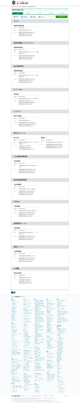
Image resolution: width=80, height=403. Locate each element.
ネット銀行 (13, 332)
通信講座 (36, 353)
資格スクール (36, 362)
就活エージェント (50, 300)
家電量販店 (36, 384)
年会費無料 (61, 380)
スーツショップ (37, 389)
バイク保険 (13, 304)
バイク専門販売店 (27, 342)
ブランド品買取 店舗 (27, 361)
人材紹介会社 (49, 329)
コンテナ (25, 322)
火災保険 (13, 310)
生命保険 (13, 314)
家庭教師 (36, 340)
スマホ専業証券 (14, 330)
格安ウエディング (50, 363)
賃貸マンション (14, 372)
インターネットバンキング (16, 334)
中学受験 (39, 13)
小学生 (43, 339)
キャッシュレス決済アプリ (16, 349)
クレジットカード (14, 342)
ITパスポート (40, 360)
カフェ (24, 349)
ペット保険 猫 (59, 339)
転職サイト (49, 306)
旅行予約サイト (26, 374)
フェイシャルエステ (50, 354)
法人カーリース (49, 337)
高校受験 (28, 13)
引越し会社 (25, 325)
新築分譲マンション (15, 379)
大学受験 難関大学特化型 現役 (40, 306)
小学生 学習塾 (61, 13)
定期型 (62, 342)
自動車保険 (13, 300)
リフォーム (13, 374)
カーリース (25, 331)
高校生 (36, 339)
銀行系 (13, 341)
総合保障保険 (59, 357)
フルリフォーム (15, 376)
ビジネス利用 (26, 388)
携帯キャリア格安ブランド (63, 306)
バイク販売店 (25, 340)
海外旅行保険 (13, 311)
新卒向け (49, 348)
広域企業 (59, 315)
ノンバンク (17, 341)
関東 (54, 374)
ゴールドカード (15, 346)
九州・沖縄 (37, 315)
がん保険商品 (59, 349)
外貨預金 (13, 335)
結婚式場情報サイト (50, 367)
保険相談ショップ (14, 320)
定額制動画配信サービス (27, 350)
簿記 (38, 356)
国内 (25, 385)
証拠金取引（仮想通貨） (16, 353)
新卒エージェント (50, 327)
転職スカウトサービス (51, 308)
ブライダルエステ (50, 353)
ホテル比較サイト (26, 378)
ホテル (24, 387)
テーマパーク (49, 381)
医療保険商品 (59, 341)
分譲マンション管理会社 (15, 365)
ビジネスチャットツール (51, 340)
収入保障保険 (60, 348)
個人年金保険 (59, 359)
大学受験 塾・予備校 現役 (39, 300)
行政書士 (36, 359)
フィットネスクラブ (38, 374)
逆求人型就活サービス (51, 303)
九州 (21, 366)
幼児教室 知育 (37, 343)
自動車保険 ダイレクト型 (61, 328)
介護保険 (58, 356)
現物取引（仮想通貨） (16, 352)
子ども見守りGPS (26, 370)
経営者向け (49, 344)
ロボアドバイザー (14, 355)
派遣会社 (48, 317)
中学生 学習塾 (50, 13)
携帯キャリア (60, 304)
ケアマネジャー (42, 359)
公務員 (36, 360)
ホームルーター (60, 307)
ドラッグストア (37, 386)
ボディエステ (49, 355)
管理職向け (49, 345)
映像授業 (34, 16)
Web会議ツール (49, 341)
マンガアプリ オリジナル (28, 360)
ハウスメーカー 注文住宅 (15, 381)
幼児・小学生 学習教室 (38, 342)
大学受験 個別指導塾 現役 (39, 303)
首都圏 (13, 366)
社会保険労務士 (41, 357)
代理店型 (13, 303)
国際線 (28, 381)
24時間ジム (36, 376)
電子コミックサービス (27, 354)
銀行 (13, 328)
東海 (16, 366)
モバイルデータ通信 (60, 308)
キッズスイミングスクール (39, 379)
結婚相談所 (49, 364)
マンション (14, 363)
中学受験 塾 (36, 324)
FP (35, 355)
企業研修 (48, 343)
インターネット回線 (60, 317)
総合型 (25, 356)
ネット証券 (13, 324)
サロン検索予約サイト (51, 357)
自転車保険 (13, 308)
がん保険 (13, 317)
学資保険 (13, 318)
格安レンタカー (26, 329)
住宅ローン (59, 376)
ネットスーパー (26, 314)
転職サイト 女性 (50, 307)
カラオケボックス (50, 380)
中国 (67, 313)
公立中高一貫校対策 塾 (38, 329)
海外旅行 (30, 376)
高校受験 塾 (36, 310)
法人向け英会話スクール (38, 369)
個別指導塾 (25, 16)
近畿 (19, 366)
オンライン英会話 (37, 352)
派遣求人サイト (49, 320)
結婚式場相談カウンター (51, 365)
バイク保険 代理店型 (60, 332)
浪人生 (41, 16)
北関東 (42, 311)
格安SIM (59, 301)
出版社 (25, 359)
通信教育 (36, 338)
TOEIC (36, 357)
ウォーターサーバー (27, 300)
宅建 (36, 356)
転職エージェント (50, 310)
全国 (53, 378)
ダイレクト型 (14, 301)
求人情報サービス (50, 321)
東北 (39, 311)
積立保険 (58, 362)
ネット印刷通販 (49, 338)
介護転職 (48, 313)
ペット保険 (13, 313)
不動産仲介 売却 (14, 359)
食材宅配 (25, 308)
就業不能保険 (59, 352)
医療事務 (38, 355)
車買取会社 (25, 332)
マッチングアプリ (50, 368)
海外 (27, 385)
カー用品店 (36, 390)
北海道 (36, 311)
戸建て (18, 363)
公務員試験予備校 (37, 367)
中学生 (39, 339)
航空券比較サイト (26, 377)
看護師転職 (49, 311)
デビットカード (14, 348)
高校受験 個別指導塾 (38, 317)
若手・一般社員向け (51, 347)
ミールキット (25, 311)
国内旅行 (25, 376)
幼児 (36, 349)
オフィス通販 (25, 364)
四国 (58, 314)
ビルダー (13, 384)
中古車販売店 (25, 335)
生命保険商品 (59, 345)
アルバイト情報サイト (51, 304)
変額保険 (58, 360)
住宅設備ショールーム (15, 373)
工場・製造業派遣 (50, 318)
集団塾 (16, 16)
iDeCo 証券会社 (14, 331)
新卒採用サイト (49, 325)
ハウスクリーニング (27, 306)
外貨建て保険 (59, 355)
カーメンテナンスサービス (28, 347)
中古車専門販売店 (27, 336)
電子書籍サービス (26, 353)
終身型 (59, 342)
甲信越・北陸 (40, 313)
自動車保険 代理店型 (60, 330)
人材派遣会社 (49, 331)
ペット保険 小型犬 (60, 338)
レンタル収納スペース (28, 321)
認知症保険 (59, 353)
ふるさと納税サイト (27, 318)
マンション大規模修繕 (15, 367)
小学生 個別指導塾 (37, 335)
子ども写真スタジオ (27, 352)
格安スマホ (60, 303)
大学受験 (17, 13)
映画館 (48, 373)
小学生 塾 (36, 332)
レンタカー (25, 328)
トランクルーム (26, 320)
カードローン (13, 339)
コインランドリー (26, 307)
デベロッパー (14, 391)
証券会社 (13, 327)
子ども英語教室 (37, 348)
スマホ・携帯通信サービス (62, 300)
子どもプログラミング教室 (39, 370)
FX (11, 338)
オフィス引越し (26, 363)
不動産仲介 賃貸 (14, 369)
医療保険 (13, 315)
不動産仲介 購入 (14, 362)
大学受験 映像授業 (37, 308)
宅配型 (25, 324)
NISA (12, 325)
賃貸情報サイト (14, 370)
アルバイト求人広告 (50, 333)
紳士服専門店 (36, 387)
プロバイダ (59, 310)
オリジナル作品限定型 (28, 357)
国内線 (25, 381)
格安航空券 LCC (26, 380)
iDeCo (58, 371)
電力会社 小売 (26, 368)
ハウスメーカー (15, 390)
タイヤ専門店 (36, 391)
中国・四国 (20, 387)
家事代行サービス (26, 304)
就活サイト (49, 301)
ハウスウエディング (50, 361)
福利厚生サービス (26, 367)
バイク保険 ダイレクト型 (61, 331)
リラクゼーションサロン (38, 377)
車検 (24, 346)
